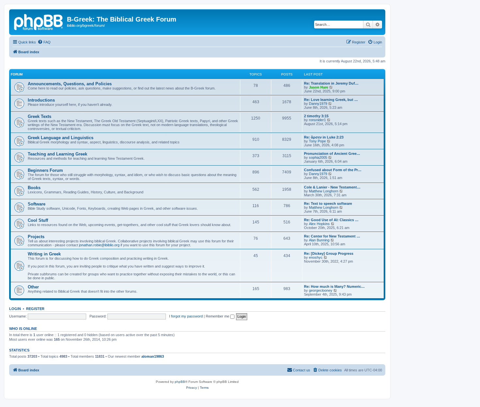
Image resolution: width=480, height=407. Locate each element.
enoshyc (316, 257)
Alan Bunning (319, 240)
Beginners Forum (45, 170)
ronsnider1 (317, 120)
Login (15, 309)
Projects (36, 236)
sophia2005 (318, 157)
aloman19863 (152, 356)
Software (36, 204)
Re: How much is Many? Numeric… (334, 286)
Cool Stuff (38, 220)
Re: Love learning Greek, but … (331, 100)
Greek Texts (39, 116)
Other (33, 287)
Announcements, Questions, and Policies (70, 83)
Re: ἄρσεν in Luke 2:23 (324, 137)
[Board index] (39, 21)
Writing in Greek (44, 254)
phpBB (180, 381)
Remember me (218, 316)
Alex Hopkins (319, 224)
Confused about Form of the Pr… (332, 170)
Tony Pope (317, 141)
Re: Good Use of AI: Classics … (331, 220)
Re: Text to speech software (328, 203)
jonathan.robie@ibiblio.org (99, 245)
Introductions (41, 100)
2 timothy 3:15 (316, 116)
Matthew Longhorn (323, 191)
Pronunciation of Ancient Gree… (332, 153)
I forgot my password (186, 316)
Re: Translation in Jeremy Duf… (331, 83)
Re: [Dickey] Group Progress (328, 253)
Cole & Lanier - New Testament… (332, 187)
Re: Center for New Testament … (332, 236)
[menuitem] (44, 42)
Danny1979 (318, 104)
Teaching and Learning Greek (57, 154)
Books (34, 187)
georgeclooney (320, 290)
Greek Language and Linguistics (60, 137)
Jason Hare (318, 87)
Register (35, 309)
